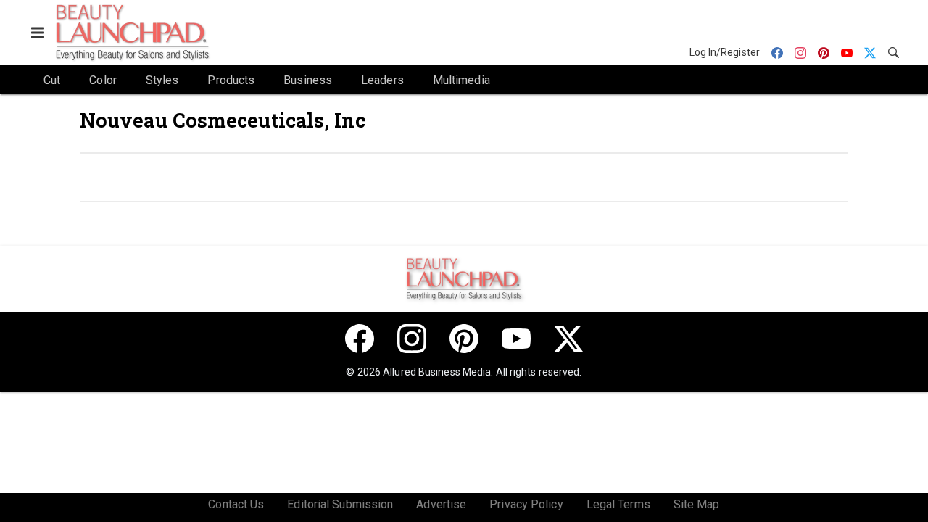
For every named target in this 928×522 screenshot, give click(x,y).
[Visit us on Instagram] (411, 338)
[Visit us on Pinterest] (464, 338)
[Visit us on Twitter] (568, 338)
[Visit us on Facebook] (359, 338)
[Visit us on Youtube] (516, 338)
